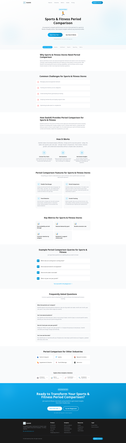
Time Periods (67, 430)
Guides (67, 2)
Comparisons (80, 427)
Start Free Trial (54, 35)
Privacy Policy (94, 425)
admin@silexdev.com (29, 431)
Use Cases (52, 428)
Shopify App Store (54, 432)
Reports (69, 47)
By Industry (52, 427)
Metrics (62, 2)
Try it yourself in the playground (62, 283)
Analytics (56, 47)
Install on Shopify (97, 2)
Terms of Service (95, 427)
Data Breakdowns (68, 428)
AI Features (52, 425)
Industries (56, 2)
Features (50, 2)
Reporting (75, 47)
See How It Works (71, 35)
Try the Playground (71, 408)
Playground (80, 428)
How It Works (80, 430)
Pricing (72, 2)
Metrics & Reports (68, 425)
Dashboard (62, 47)
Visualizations (67, 427)
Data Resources (67, 432)
